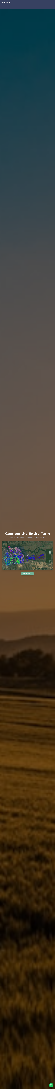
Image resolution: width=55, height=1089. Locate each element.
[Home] (6, 2)
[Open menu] (51, 2)
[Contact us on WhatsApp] (51, 1085)
